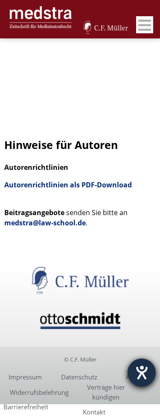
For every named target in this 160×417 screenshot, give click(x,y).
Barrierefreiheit (25, 406)
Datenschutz (79, 377)
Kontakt (94, 412)
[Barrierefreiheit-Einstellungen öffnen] (142, 373)
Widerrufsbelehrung (39, 392)
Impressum (25, 377)
